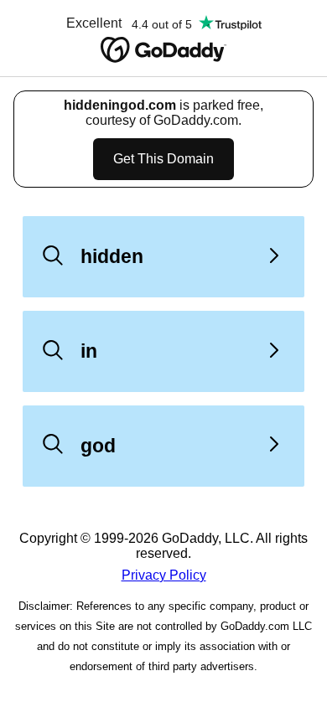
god (98, 446)
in (88, 351)
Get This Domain (163, 159)
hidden (111, 256)
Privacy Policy (164, 575)
